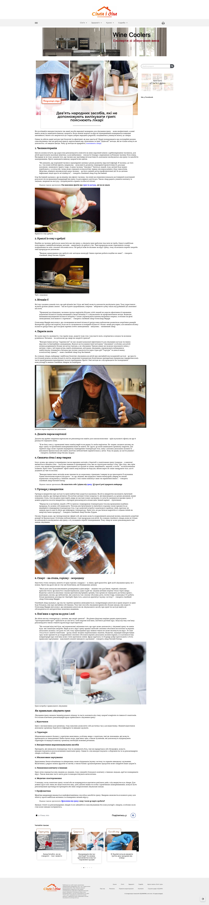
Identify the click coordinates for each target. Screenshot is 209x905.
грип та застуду (89, 185)
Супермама (42, 831)
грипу (89, 484)
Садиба (121, 23)
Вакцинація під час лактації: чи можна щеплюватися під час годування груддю (51, 857)
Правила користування (126, 888)
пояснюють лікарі (93, 143)
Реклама (112, 888)
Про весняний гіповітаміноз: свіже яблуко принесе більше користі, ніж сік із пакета (121, 857)
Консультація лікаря (51, 100)
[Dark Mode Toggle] (203, 899)
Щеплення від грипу (70, 801)
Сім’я (82, 23)
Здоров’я (95, 23)
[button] (133, 815)
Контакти (141, 888)
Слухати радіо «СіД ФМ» (155, 888)
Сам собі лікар (78, 831)
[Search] (172, 66)
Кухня (109, 23)
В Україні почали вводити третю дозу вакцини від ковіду (87, 856)
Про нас (102, 888)
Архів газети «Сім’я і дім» (155, 884)
